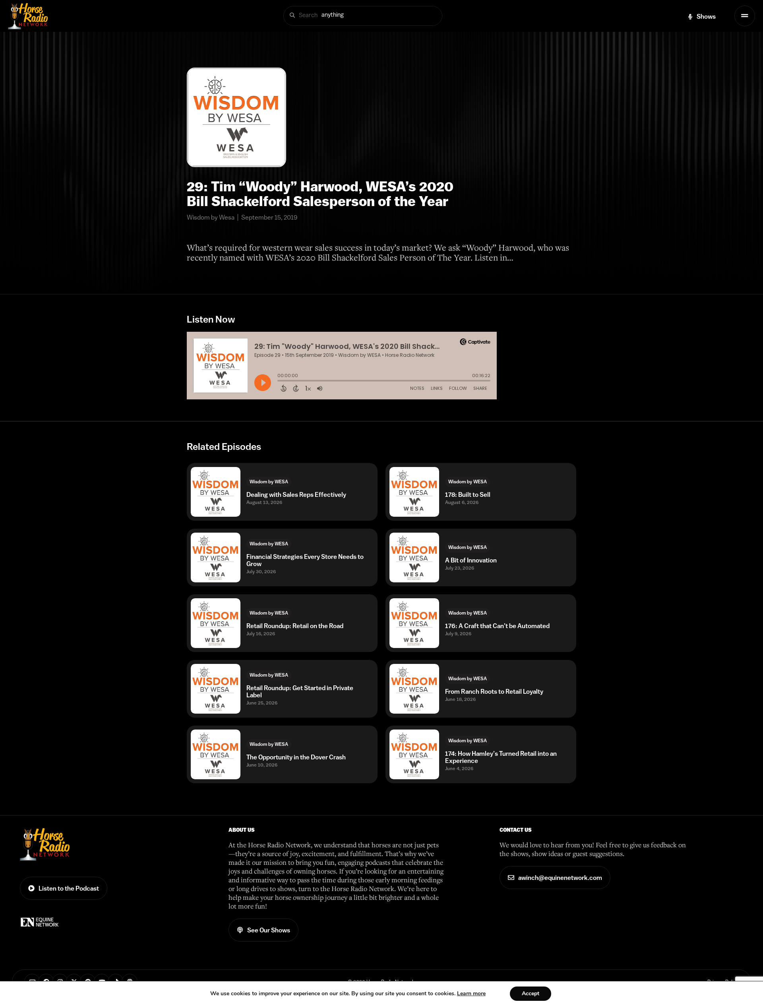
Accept (530, 993)
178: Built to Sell (467, 494)
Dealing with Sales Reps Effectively (296, 494)
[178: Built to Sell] (414, 492)
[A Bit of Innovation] (414, 557)
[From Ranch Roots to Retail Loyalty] (414, 689)
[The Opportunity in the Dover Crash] (215, 754)
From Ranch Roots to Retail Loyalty (494, 691)
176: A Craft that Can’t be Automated (497, 625)
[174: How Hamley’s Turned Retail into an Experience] (414, 754)
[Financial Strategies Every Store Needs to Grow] (215, 557)
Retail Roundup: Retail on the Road (294, 625)
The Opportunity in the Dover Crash (296, 757)
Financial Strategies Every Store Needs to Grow (305, 560)
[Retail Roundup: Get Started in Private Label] (215, 689)
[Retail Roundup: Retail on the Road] (215, 623)
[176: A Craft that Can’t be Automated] (414, 623)
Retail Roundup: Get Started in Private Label (299, 691)
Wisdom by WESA (269, 482)
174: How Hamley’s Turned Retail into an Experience (501, 757)
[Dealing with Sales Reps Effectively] (215, 492)
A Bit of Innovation (471, 560)
